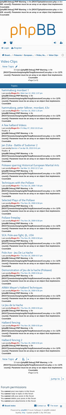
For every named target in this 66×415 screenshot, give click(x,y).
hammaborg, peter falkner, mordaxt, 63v (25, 107)
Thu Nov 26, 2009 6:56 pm (31, 273)
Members (12, 43)
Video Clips (9, 61)
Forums (5, 43)
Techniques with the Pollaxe (18, 182)
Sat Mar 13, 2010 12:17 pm (32, 168)
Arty (23, 413)
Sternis (14, 148)
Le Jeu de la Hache (12, 305)
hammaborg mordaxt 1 (15, 90)
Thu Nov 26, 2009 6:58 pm (31, 203)
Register (18, 48)
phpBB (23, 410)
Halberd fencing (11, 322)
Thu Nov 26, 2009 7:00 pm (31, 186)
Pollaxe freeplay (11, 217)
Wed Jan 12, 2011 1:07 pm (31, 93)
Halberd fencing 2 (12, 340)
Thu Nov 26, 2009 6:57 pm (31, 256)
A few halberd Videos (14, 125)
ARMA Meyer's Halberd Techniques (22, 287)
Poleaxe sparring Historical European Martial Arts (30, 165)
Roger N (15, 93)
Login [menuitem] (56, 43)
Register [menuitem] (62, 43)
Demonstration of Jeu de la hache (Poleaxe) (27, 270)
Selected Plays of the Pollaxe (18, 200)
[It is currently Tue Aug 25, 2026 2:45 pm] (63, 55)
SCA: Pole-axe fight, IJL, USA (18, 235)
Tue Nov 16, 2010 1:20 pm (31, 111)
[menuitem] (52, 406)
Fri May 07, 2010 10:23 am (32, 128)
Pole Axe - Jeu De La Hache (17, 252)
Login (6, 48)
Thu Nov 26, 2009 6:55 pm (31, 308)
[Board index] (33, 28)
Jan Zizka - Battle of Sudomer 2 (20, 145)
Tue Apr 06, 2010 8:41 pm (29, 148)
